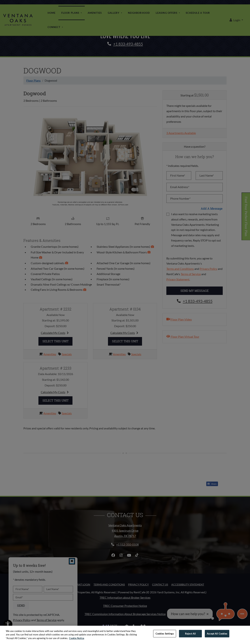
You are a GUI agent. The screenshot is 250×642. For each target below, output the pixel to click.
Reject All (190, 633)
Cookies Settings (165, 633)
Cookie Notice (76, 638)
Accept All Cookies (217, 633)
